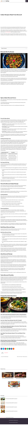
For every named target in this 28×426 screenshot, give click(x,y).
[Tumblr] (9, 349)
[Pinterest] (5, 349)
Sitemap (17, 422)
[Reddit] (13, 349)
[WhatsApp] (7, 349)
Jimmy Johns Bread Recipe (4, 356)
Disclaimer (14, 422)
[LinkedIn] (11, 349)
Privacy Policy (11, 422)
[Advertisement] (14, 8)
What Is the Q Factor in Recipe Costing (22, 356)
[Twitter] (3, 349)
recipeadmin (6, 352)
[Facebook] (1, 349)
